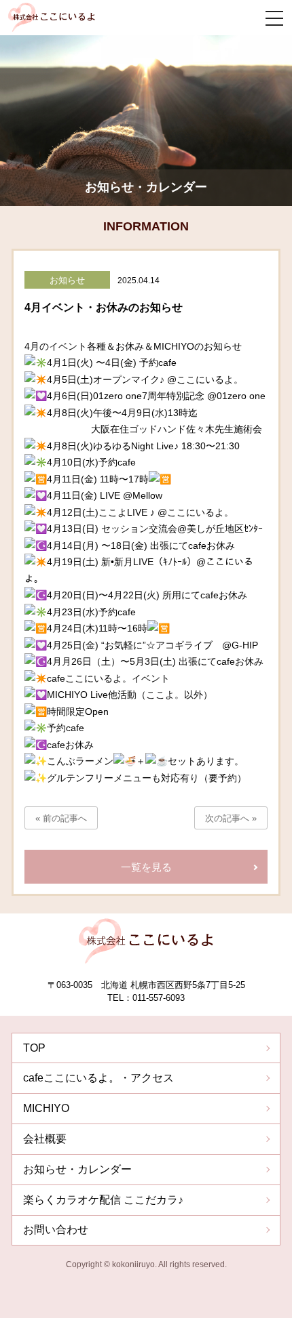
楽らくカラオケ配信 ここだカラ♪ (103, 1200)
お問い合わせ (55, 1229)
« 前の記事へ (61, 818)
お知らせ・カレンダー (77, 1169)
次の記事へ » (231, 818)
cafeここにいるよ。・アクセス (98, 1078)
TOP (34, 1048)
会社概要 (45, 1139)
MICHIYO (46, 1108)
